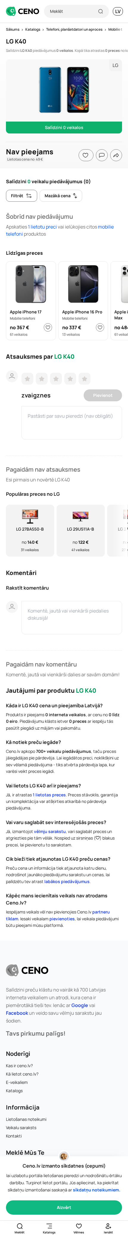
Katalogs (14, 1090)
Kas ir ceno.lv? (19, 1065)
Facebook (17, 1013)
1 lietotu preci (43, 226)
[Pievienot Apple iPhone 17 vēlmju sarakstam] (48, 327)
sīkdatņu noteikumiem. (96, 1190)
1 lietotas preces (49, 795)
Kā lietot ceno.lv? (22, 1074)
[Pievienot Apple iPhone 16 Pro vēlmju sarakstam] (100, 327)
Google (79, 1005)
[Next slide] (120, 531)
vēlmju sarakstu (50, 831)
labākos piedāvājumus (67, 881)
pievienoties (62, 918)
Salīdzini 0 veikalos (64, 127)
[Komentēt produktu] (102, 155)
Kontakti (14, 1136)
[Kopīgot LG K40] (116, 155)
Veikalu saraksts (21, 1127)
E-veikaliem (17, 1082)
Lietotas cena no (25, 159)
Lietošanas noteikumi (26, 1119)
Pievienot (103, 395)
